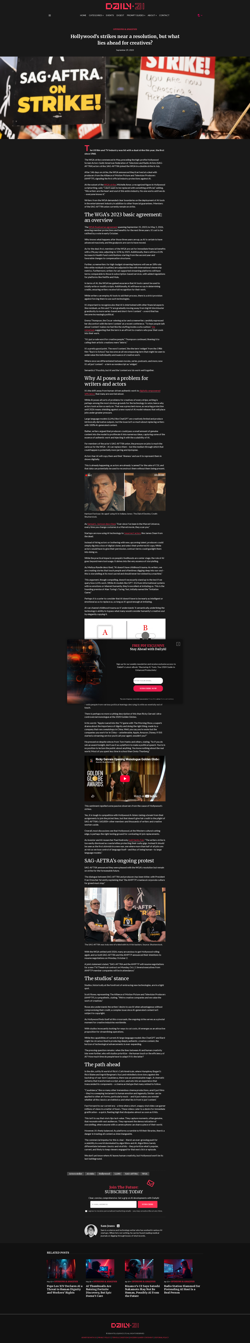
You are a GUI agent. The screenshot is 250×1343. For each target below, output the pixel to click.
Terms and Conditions (167, 699)
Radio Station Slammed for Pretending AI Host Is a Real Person (182, 1289)
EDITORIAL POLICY (162, 1337)
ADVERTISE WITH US (88, 1337)
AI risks (90, 1173)
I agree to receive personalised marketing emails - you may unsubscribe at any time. (125, 1211)
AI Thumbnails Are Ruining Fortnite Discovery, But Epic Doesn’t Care (99, 1291)
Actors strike (75, 1173)
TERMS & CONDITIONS (120, 1337)
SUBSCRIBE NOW (148, 688)
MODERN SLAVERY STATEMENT (141, 1337)
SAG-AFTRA (131, 1173)
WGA (144, 1173)
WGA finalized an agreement (103, 227)
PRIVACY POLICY (104, 1337)
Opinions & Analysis (125, 29)
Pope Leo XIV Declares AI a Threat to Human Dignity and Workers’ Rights (64, 1289)
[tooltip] (118, 1226)
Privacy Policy (152, 699)
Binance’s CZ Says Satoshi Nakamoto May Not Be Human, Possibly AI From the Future (142, 1291)
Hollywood (104, 1173)
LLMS (118, 1173)
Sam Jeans (108, 1226)
